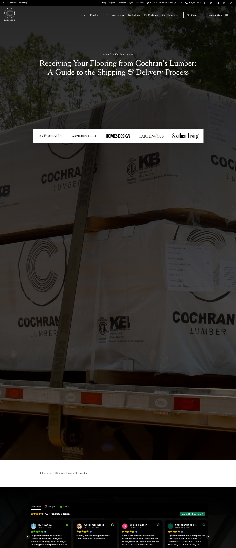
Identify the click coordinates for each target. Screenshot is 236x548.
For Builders (134, 15)
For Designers (151, 15)
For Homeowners (115, 15)
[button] (50, 506)
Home (83, 15)
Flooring (94, 15)
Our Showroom (170, 15)
